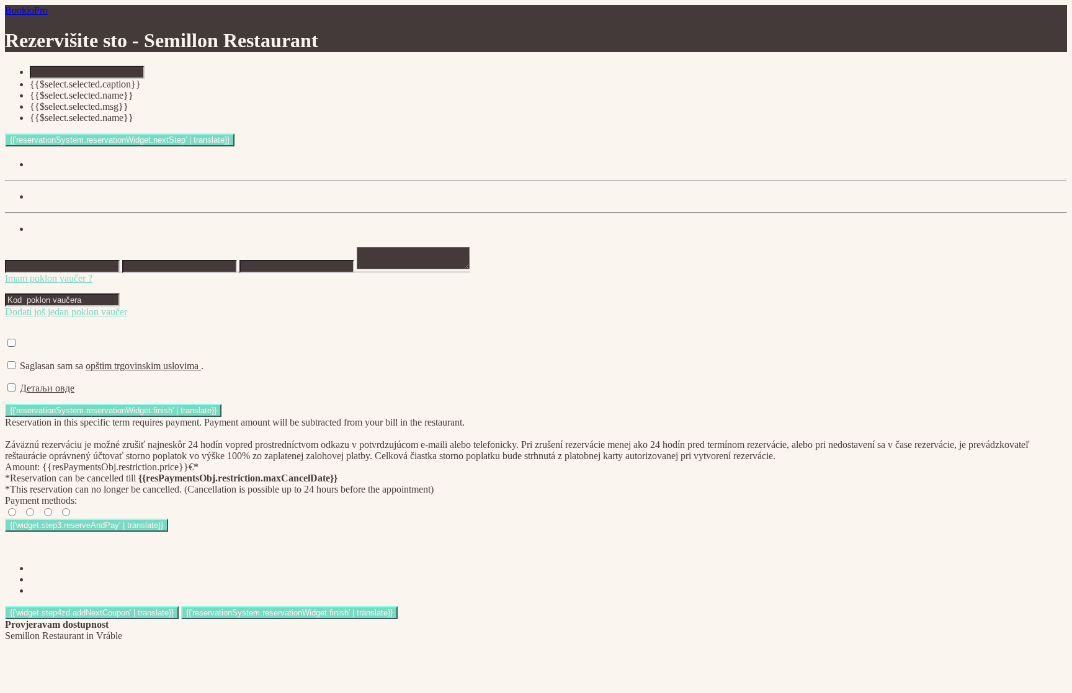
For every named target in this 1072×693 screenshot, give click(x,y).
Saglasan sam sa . (111, 365)
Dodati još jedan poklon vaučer (66, 311)
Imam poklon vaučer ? (48, 278)
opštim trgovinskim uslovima (143, 365)
